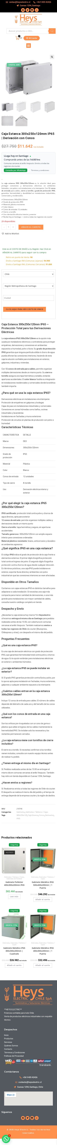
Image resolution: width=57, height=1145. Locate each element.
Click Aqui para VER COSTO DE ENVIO (24, 309)
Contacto (8, 1049)
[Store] (32, 10)
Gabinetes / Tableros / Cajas (37, 812)
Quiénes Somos (11, 1046)
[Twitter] (27, 10)
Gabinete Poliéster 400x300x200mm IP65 (14, 883)
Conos (41, 815)
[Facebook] (23, 10)
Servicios (8, 1042)
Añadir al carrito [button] (42, 899)
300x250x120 (21, 815)
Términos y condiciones (40, 170)
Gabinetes (20, 812)
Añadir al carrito (31, 227)
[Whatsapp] (37, 10)
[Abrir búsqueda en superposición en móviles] (31, 31)
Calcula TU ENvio (13, 241)
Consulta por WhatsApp (16, 170)
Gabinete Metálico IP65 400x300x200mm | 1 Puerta (43, 951)
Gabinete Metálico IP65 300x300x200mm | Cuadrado (14, 951)
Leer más (14, 897)
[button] (28, 45)
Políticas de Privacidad (14, 1056)
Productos (9, 1038)
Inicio (6, 1035)
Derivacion (49, 815)
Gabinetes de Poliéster (14, 878)
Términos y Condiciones (14, 1052)
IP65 (18, 818)
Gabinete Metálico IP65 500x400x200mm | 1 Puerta (43, 885)
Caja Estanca (33, 815)
